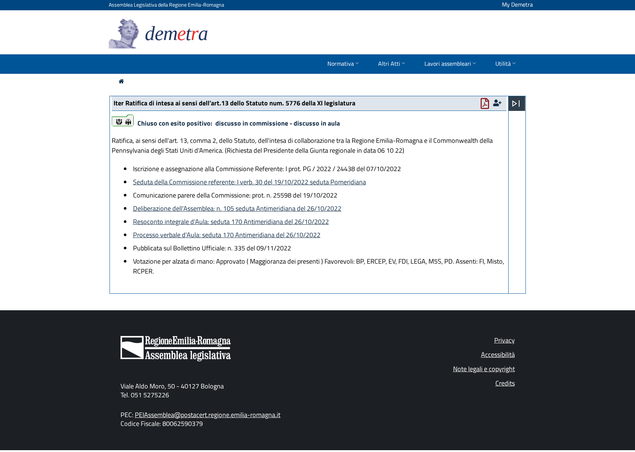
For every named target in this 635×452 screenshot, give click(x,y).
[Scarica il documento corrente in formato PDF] (486, 105)
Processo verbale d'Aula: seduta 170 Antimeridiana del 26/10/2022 (226, 235)
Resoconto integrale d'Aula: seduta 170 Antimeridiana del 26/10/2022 (231, 222)
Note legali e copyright (484, 369)
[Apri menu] (516, 103)
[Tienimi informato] (498, 103)
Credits (505, 383)
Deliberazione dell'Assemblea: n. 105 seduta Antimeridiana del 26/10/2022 (237, 208)
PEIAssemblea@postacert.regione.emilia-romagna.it (207, 415)
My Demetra (517, 4)
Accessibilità (498, 354)
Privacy (504, 340)
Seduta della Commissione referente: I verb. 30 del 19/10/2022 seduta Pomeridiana (249, 182)
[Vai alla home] (121, 81)
